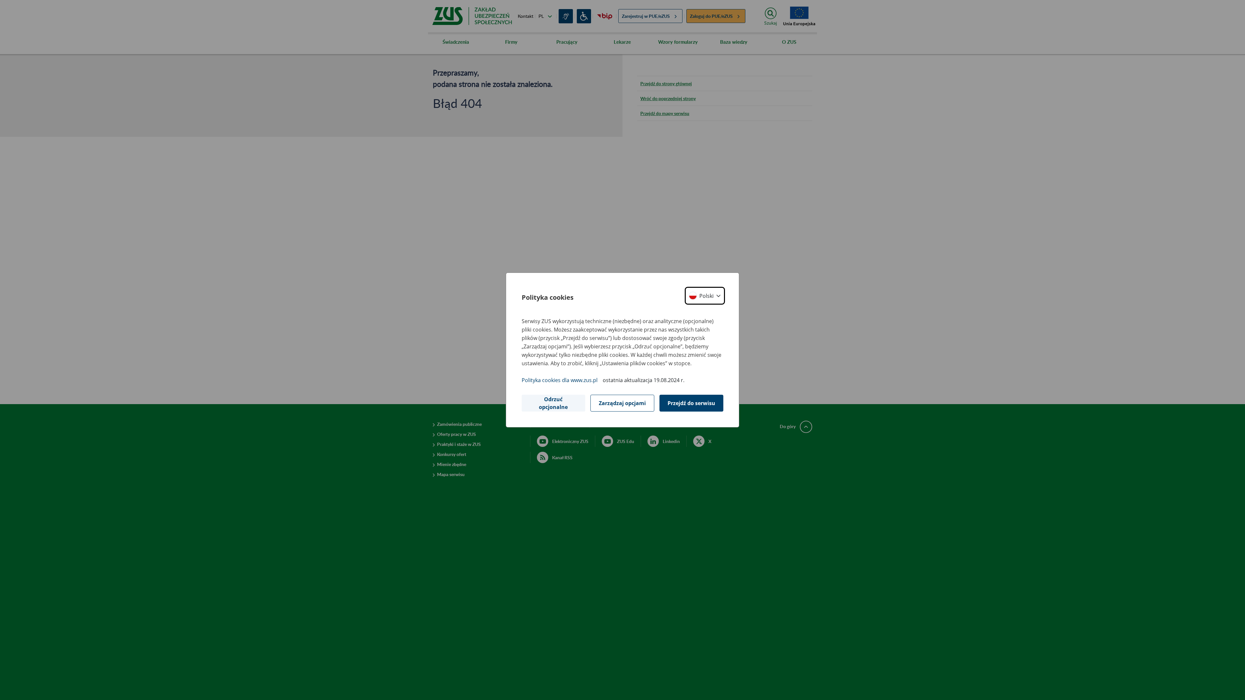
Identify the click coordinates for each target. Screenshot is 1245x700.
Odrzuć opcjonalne (553, 403)
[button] (704, 295)
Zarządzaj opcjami (622, 403)
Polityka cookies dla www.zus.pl (560, 380)
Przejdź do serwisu (691, 403)
